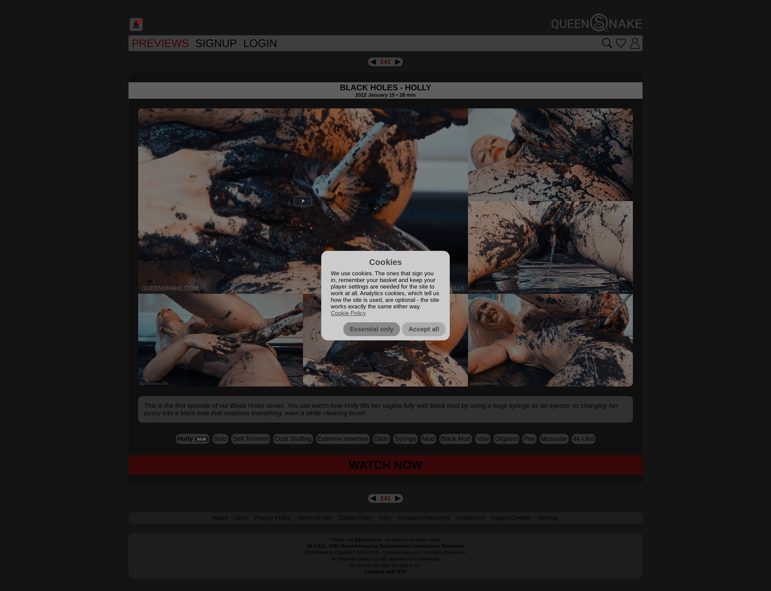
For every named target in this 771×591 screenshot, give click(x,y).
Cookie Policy (348, 313)
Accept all (423, 329)
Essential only (372, 329)
